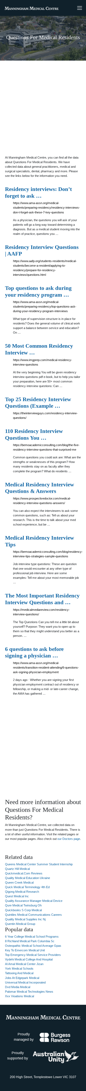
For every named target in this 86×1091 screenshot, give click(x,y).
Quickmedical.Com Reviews (23, 873)
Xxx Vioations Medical (19, 996)
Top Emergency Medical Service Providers (33, 954)
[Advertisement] (43, 108)
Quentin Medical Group (20, 923)
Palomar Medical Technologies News (29, 991)
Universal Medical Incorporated (25, 982)
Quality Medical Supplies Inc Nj (25, 919)
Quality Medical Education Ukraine (27, 878)
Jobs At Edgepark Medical (22, 978)
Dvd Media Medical (17, 987)
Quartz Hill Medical (17, 868)
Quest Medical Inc (17, 896)
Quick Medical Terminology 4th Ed (27, 887)
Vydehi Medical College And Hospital (29, 959)
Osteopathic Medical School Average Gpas (33, 945)
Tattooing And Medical (19, 973)
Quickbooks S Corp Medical (23, 910)
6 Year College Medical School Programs (32, 936)
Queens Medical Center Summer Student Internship (39, 864)
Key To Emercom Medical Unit (25, 950)
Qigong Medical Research (22, 891)
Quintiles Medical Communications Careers (33, 914)
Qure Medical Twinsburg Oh (23, 905)
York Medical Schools (19, 968)
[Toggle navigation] (79, 8)
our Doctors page (68, 838)
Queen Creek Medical (19, 882)
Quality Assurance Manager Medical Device (33, 900)
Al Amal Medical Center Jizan (24, 964)
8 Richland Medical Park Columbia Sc (29, 941)
